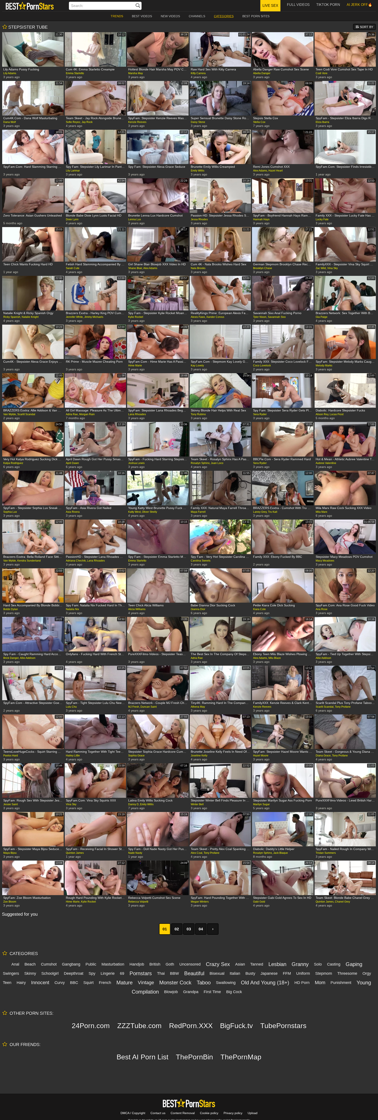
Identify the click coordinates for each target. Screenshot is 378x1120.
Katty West (134, 511)
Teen (7, 982)
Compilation (145, 992)
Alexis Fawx (198, 316)
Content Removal (183, 1113)
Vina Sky (332, 268)
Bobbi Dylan (10, 609)
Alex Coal (196, 852)
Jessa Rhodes (199, 219)
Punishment (341, 982)
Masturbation (113, 964)
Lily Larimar (73, 170)
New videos (170, 16)
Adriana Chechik (76, 560)
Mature (124, 982)
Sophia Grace (136, 755)
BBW (174, 973)
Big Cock (234, 992)
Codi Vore (321, 73)
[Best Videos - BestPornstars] (30, 6)
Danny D (133, 804)
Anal (15, 964)
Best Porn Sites (256, 16)
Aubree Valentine (326, 463)
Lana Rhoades (137, 414)
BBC (74, 982)
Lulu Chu (71, 706)
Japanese (269, 973)
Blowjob (171, 992)
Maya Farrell (198, 511)
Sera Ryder (260, 414)
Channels (197, 16)
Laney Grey (260, 511)
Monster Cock (175, 982)
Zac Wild (321, 268)
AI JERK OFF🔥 (359, 5)
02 (177, 929)
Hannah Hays (261, 219)
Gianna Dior (198, 609)
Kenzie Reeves (137, 122)
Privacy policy (233, 1113)
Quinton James (75, 852)
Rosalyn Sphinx (200, 463)
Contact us (157, 1113)
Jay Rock (87, 122)
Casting (333, 964)
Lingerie (108, 973)
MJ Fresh (133, 706)
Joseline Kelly (199, 755)
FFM (287, 973)
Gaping (354, 964)
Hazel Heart (275, 170)
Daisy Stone (198, 122)
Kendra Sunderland (29, 560)
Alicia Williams (136, 609)
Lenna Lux (134, 219)
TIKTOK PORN (328, 5)
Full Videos (298, 5)
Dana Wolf (9, 122)
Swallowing (226, 982)
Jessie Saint (10, 804)
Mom (320, 982)
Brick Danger (11, 658)
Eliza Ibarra (322, 122)
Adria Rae (72, 414)
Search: (77, 6)
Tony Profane (343, 706)
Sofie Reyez (73, 122)
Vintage (146, 982)
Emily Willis (197, 170)
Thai (161, 973)
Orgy (366, 973)
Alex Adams (260, 170)
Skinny (30, 973)
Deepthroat (73, 973)
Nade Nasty (135, 852)
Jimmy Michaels (93, 316)
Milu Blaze (274, 658)
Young (364, 982)
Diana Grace (323, 755)
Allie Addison (27, 658)
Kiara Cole (259, 609)
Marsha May (135, 73)
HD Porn (302, 982)
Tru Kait (272, 511)
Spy (92, 973)
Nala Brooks (198, 268)
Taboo (204, 982)
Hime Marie (135, 365)
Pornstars (141, 973)
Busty (250, 973)
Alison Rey (322, 414)
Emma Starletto (75, 73)
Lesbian (277, 964)
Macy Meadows (325, 560)
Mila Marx (321, 511)
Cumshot (49, 964)
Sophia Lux (10, 511)
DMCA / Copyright (133, 1113)
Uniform (303, 973)
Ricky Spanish (11, 316)
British (154, 964)
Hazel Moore (260, 755)
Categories (224, 16)
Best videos (142, 16)
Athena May (198, 706)
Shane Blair (135, 268)
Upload (252, 1113)
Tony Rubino (198, 414)
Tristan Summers (326, 852)
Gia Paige (321, 316)
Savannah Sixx (277, 316)
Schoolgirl (50, 973)
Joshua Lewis (136, 463)
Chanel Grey (342, 901)
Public (91, 964)
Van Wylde (9, 414)
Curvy (59, 982)
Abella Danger (261, 73)
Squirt (88, 982)
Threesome (347, 973)
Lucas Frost (336, 414)
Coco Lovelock (262, 365)
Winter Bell (197, 804)
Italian (235, 973)
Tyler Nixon (259, 316)
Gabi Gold (259, 901)
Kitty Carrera (198, 73)
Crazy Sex (218, 964)
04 (201, 929)
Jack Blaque (280, 852)
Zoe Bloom (9, 901)
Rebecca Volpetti (138, 901)
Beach (30, 964)
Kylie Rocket (135, 316)
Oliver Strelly (149, 511)
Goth (170, 964)
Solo (318, 964)
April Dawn (72, 463)
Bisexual (217, 973)
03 (189, 929)
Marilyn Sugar (261, 804)
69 (122, 973)
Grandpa (190, 992)
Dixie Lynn (72, 219)
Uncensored (190, 964)
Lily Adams (9, 73)
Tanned (256, 964)
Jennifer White (74, 316)
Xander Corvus (215, 316)
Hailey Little (73, 755)
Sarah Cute (72, 268)
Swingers (11, 973)
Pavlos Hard (10, 755)
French (105, 982)
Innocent (40, 982)
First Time (212, 992)
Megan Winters (200, 901)
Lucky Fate (322, 219)
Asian (240, 964)
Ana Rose (321, 609)
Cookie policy (209, 1113)
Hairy (21, 982)
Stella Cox (259, 122)
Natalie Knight (30, 316)
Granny (300, 964)
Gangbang (71, 964)
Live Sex (270, 5)
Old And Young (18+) (265, 982)
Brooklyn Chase (262, 268)
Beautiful (194, 973)
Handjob (137, 964)
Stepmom (323, 973)
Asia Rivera (73, 511)
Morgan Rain (87, 414)
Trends (117, 16)
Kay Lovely (197, 365)
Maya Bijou (10, 852)
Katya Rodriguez (13, 463)
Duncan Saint (148, 706)
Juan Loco (217, 463)
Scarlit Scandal (26, 414)
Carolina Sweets (200, 560)
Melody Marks (324, 365)
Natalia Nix (72, 609)
